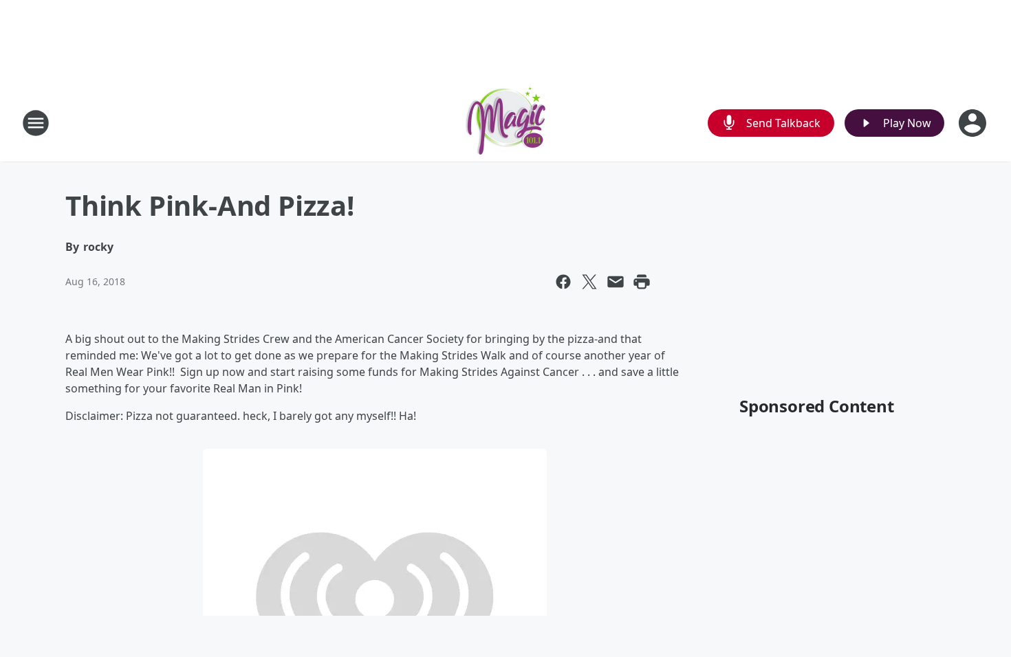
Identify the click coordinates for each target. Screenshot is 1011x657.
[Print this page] (641, 281)
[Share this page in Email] (615, 281)
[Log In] (974, 123)
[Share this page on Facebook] (563, 281)
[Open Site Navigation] (36, 123)
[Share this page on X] (589, 281)
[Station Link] (506, 123)
